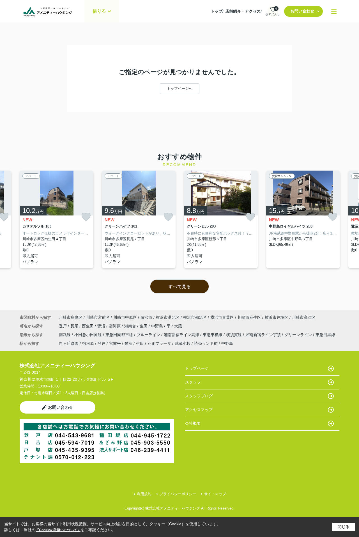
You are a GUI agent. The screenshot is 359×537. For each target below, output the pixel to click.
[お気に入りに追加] (86, 217)
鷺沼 (101, 326)
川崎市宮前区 (98, 317)
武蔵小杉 (182, 343)
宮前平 (115, 343)
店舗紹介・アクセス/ (243, 11)
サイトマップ (215, 494)
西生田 (88, 326)
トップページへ (179, 88)
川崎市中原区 (125, 317)
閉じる (343, 526)
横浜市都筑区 (195, 317)
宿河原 (115, 326)
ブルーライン (149, 334)
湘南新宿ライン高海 (182, 334)
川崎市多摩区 (70, 317)
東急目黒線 (325, 334)
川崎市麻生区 (249, 317)
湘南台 (130, 326)
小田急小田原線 (88, 334)
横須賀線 (234, 334)
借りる (99, 11)
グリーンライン (298, 334)
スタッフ (193, 382)
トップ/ (217, 11)
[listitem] (56, 219)
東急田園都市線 (119, 334)
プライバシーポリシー (178, 494)
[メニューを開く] (333, 11)
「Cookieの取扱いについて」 (58, 530)
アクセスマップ (199, 409)
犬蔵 (178, 326)
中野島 (157, 326)
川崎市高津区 (304, 317)
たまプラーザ (159, 343)
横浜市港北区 (168, 317)
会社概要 (193, 423)
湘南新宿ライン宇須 (263, 334)
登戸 (63, 326)
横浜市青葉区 (222, 317)
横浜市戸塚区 (276, 317)
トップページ (197, 368)
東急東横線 (213, 334)
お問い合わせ (302, 11)
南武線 (65, 334)
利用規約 (144, 494)
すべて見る (179, 286)
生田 (144, 326)
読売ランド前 (206, 343)
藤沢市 (146, 317)
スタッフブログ (199, 396)
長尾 (74, 326)
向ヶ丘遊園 (69, 343)
